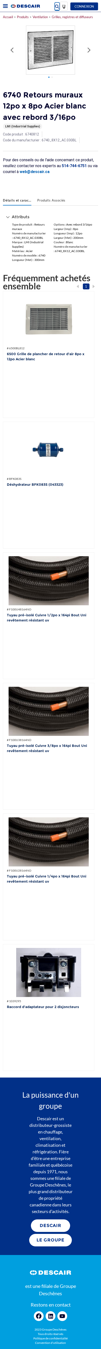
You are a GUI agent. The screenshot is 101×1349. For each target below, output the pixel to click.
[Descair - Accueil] (25, 6)
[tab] (17, 200)
